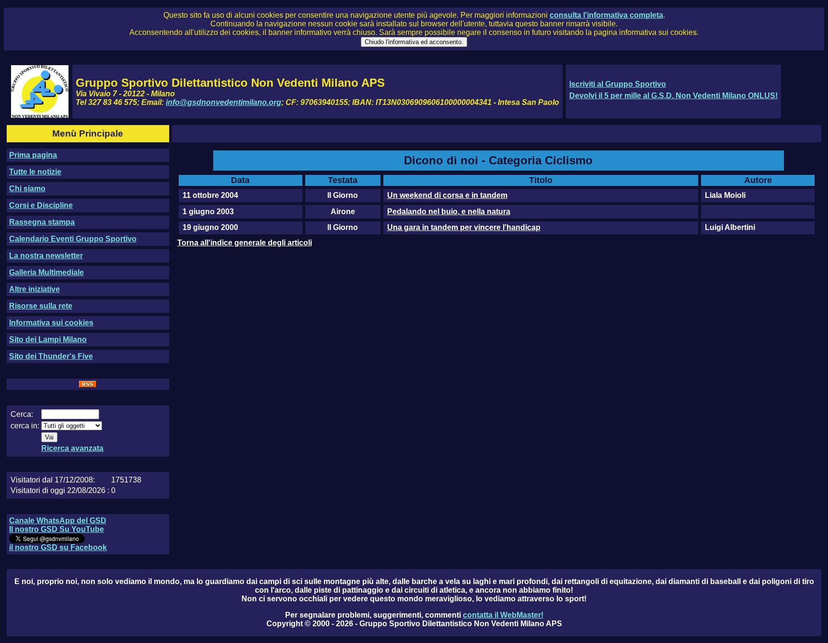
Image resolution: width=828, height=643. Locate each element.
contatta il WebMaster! (503, 615)
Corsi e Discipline (41, 205)
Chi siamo (27, 188)
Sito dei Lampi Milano (48, 339)
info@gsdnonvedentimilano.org (223, 102)
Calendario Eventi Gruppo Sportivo (73, 239)
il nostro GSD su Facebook (58, 547)
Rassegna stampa (42, 222)
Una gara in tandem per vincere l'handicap (463, 227)
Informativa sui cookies (51, 323)
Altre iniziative (34, 289)
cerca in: (25, 426)
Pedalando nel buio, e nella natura (448, 211)
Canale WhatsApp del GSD (57, 521)
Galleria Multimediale (46, 272)
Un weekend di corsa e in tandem (447, 195)
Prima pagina (33, 155)
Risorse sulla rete (40, 306)
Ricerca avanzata (72, 448)
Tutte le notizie (35, 172)
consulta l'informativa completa (606, 15)
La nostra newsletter (46, 256)
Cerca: (22, 414)
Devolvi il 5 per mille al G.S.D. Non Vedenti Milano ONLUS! (673, 96)
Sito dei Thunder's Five (51, 356)
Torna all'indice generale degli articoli (244, 243)
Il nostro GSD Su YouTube (56, 529)
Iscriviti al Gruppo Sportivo (617, 84)
